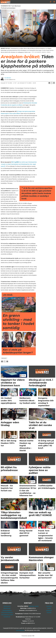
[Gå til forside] (24, 2)
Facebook (49, 606)
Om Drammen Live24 (7, 614)
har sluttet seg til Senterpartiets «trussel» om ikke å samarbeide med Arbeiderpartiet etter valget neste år (19, 164)
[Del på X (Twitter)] (52, 83)
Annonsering (7, 606)
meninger (4, 358)
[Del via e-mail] (54, 83)
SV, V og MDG (15, 162)
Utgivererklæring (7, 610)
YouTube (49, 612)
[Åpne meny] (54, 2)
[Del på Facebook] (49, 83)
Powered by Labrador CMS (28, 635)
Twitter (49, 608)
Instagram (49, 610)
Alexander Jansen (33, 606)
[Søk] (50, 2)
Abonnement (7, 608)
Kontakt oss (7, 616)
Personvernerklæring (7, 612)
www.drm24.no (20, 630)
